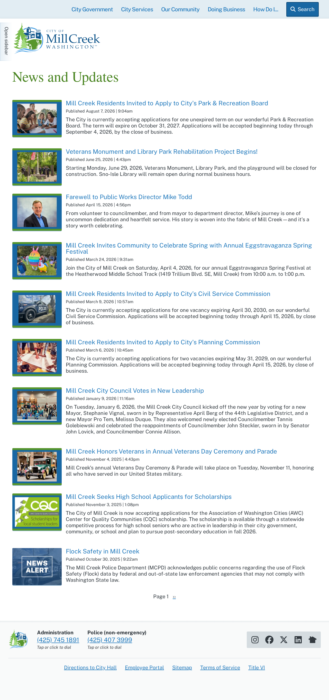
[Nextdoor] (312, 640)
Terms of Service (220, 667)
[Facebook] (269, 640)
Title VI (256, 667)
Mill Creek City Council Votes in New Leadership (135, 390)
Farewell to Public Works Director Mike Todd (129, 196)
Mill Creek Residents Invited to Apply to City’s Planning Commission (163, 342)
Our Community (180, 9)
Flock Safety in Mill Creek (102, 551)
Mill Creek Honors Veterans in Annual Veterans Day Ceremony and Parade (171, 451)
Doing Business (226, 9)
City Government (92, 9)
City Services (137, 9)
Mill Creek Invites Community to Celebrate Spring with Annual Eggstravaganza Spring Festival (189, 248)
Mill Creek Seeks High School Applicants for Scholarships (149, 496)
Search (306, 9)
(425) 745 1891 (58, 639)
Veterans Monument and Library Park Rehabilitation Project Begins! (162, 151)
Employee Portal (144, 667)
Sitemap (182, 667)
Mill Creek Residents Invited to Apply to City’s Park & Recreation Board (167, 103)
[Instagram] (255, 640)
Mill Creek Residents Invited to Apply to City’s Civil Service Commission (168, 293)
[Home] (58, 39)
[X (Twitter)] (284, 640)
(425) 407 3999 (109, 639)
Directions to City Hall (90, 667)
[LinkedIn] (298, 640)
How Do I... (265, 9)
